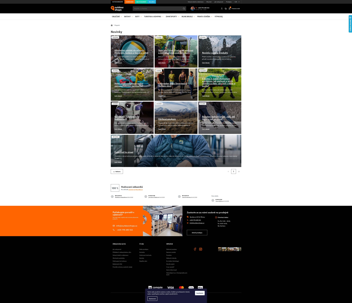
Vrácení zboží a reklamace (195, 2)
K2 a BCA (151, 2)
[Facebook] (195, 249)
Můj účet (209, 2)
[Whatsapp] (206, 249)
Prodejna (229, 2)
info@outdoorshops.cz (126, 225)
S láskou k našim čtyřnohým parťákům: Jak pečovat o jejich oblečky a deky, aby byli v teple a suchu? (218, 82)
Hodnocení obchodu (145, 255)
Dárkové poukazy (167, 119)
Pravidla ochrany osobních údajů (122, 267)
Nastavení (152, 299)
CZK (236, 2)
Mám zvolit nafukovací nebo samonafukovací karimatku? (128, 84)
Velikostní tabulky (171, 258)
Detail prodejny (197, 233)
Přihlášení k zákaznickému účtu (122, 252)
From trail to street (123, 152)
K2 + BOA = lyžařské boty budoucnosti (126, 117)
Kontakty (142, 252)
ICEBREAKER (129, 2)
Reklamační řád (117, 264)
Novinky (141, 258)
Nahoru (117, 171)
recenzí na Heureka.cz (135, 189)
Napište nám (143, 261)
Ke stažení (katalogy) (172, 261)
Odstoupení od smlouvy (120, 261)
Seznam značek (171, 252)
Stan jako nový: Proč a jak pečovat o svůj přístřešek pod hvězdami (175, 51)
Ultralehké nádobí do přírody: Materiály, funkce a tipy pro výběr (131, 51)
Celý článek (118, 63)
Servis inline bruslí (171, 270)
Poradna (169, 255)
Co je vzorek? (170, 267)
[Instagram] (201, 249)
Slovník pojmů (170, 264)
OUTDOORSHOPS (117, 2)
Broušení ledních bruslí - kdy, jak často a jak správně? (218, 117)
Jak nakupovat (219, 2)
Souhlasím (199, 293)
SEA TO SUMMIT (141, 2)
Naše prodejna (143, 249)
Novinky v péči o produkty (215, 52)
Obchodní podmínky (119, 258)
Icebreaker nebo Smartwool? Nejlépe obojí (173, 84)
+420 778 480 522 (198, 7)
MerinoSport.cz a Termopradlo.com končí (176, 274)
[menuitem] (117, 16)
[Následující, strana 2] (233, 171)
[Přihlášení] (222, 8)
